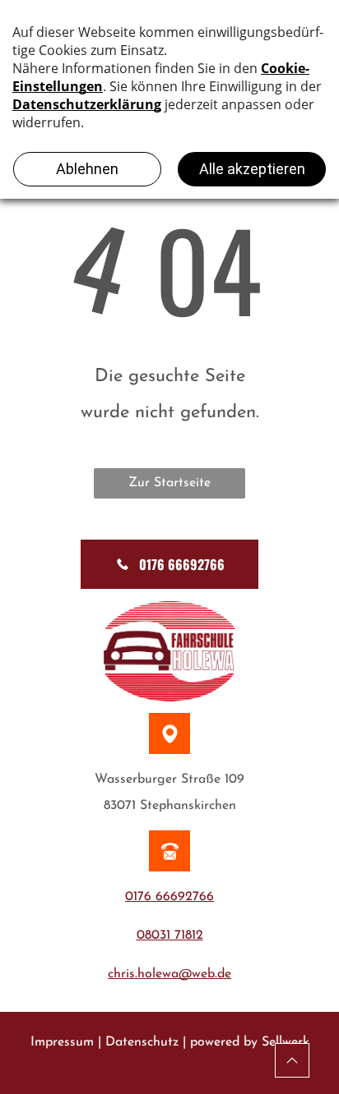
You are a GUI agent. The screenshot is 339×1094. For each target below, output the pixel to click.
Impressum (62, 1042)
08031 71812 (170, 935)
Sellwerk (285, 1042)
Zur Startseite (169, 483)
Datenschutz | (145, 1042)
